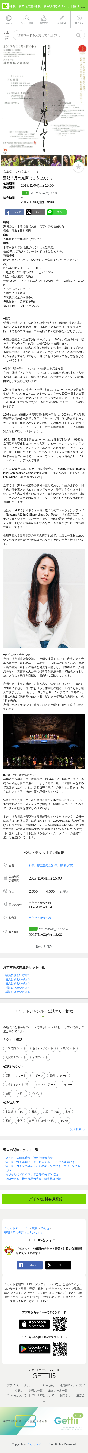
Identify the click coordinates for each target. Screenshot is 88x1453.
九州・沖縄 (47, 1120)
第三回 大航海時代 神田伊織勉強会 (29, 1157)
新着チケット (40, 1057)
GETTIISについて (43, 1395)
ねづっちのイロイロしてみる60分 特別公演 (32, 1174)
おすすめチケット (43, 1048)
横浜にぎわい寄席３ (17, 983)
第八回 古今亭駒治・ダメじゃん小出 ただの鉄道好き (40, 1162)
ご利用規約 (47, 1385)
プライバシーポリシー (21, 1385)
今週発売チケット (16, 1048)
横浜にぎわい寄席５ (17, 991)
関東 (34, 1111)
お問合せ (65, 1395)
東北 (22, 1111)
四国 (31, 1120)
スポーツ (38, 1075)
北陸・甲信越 (51, 1111)
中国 (19, 1120)
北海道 (9, 1111)
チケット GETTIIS (38, 1444)
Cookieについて (16, 1395)
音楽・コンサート (16, 1075)
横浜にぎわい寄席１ (17, 975)
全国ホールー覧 (57, 1390)
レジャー (67, 1084)
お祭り (21, 1093)
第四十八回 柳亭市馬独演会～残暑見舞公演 (33, 1178)
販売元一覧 (36, 1390)
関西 (8, 1120)
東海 (67, 1111)
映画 (8, 1093)
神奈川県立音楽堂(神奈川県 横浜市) (51, 865)
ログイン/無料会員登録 (44, 1199)
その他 (35, 1093)
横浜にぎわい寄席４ (17, 987)
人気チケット (67, 1048)
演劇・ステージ (58, 1075)
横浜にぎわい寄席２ (17, 979)
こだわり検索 (73, 1129)
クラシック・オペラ (17, 1084)
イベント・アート (45, 1084)
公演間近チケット (16, 1057)
